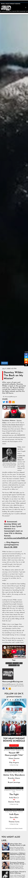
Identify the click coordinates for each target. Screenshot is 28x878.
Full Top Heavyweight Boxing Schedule (14, 828)
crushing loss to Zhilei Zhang (21, 457)
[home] (6, 7)
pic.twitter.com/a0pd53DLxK (16, 538)
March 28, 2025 (10, 547)
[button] (26, 7)
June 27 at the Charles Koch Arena (12, 424)
